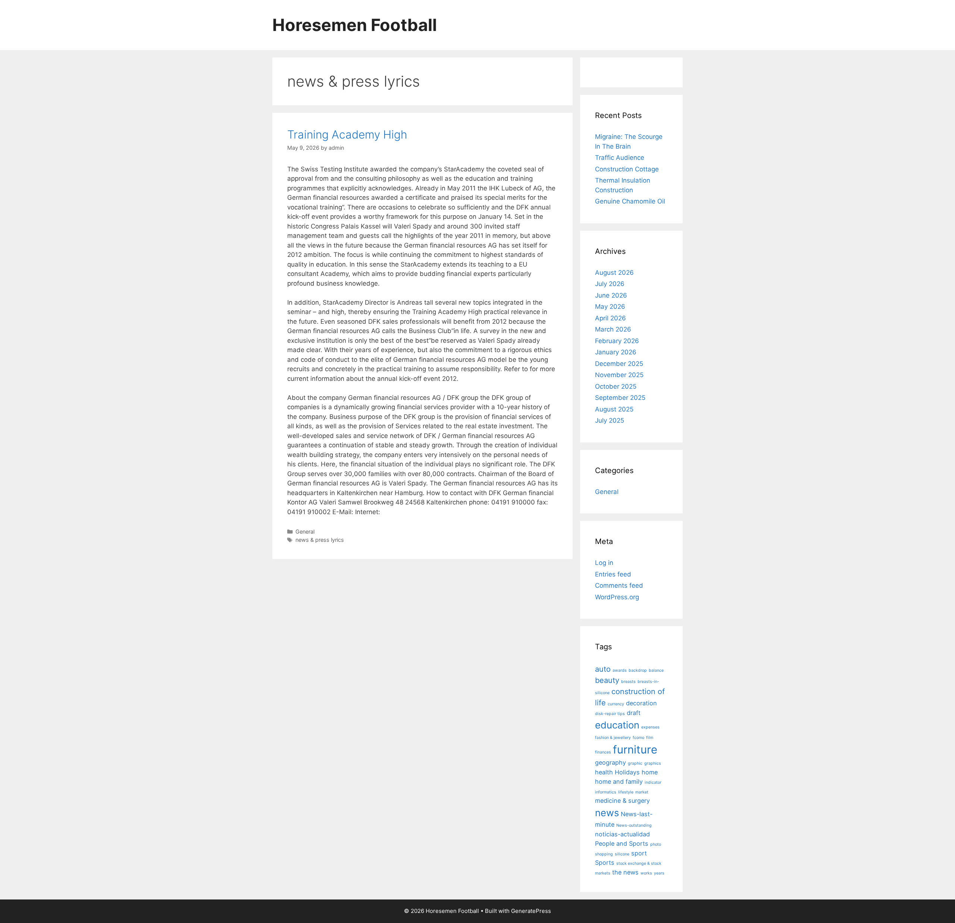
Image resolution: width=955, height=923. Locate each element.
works (646, 873)
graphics (652, 763)
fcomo (638, 737)
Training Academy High (347, 134)
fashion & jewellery (613, 737)
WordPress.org (617, 597)
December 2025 (619, 363)
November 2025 (619, 375)
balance (656, 670)
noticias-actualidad (622, 834)
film (649, 737)
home (650, 772)
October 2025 (615, 386)
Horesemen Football (354, 25)
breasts (628, 681)
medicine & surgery (622, 800)
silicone (622, 854)
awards (620, 670)
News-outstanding (634, 825)
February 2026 (617, 341)
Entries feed (613, 574)
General (304, 531)
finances (603, 752)
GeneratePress (531, 910)
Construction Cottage (627, 169)
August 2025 (614, 409)
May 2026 (610, 306)
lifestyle (625, 792)
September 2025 (620, 397)
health (604, 772)
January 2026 (615, 352)
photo (655, 844)
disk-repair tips (610, 713)
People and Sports (621, 843)
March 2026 (613, 329)
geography (610, 762)
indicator (653, 782)
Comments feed (619, 585)
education (617, 725)
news (607, 812)
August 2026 (614, 272)
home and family (619, 781)
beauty (607, 680)
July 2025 (609, 420)
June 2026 (611, 295)
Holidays (627, 772)
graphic (635, 763)
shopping (604, 854)
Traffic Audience (619, 157)
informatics (605, 792)
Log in (604, 562)
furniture (635, 749)
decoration (641, 703)
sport (639, 853)
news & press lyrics (319, 540)
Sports (604, 862)
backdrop (638, 670)
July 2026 (609, 284)
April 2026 (610, 318)
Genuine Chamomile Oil (630, 201)
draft (634, 713)
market (641, 792)
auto (603, 669)
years (659, 873)
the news (625, 872)
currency (616, 704)
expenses (650, 727)
